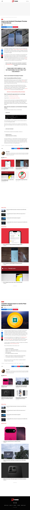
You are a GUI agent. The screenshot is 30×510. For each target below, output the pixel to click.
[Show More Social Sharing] (19, 27)
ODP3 (15, 363)
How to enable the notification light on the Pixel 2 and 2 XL (22, 168)
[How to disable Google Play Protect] (22, 175)
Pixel (17, 363)
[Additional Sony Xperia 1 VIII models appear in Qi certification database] (7, 393)
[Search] (27, 1)
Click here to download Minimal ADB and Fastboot (16, 91)
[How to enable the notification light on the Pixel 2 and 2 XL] (22, 163)
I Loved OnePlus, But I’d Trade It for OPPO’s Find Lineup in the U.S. (15, 213)
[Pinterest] (2, 55)
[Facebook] (2, 50)
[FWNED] (15, 1)
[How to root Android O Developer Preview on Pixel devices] (15, 37)
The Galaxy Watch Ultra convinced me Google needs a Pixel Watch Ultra (16, 418)
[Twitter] (2, 52)
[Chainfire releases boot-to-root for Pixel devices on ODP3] (15, 320)
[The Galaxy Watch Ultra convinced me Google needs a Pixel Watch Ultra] (3, 223)
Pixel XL (20, 363)
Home (2, 17)
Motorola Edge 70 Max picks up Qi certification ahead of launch (21, 398)
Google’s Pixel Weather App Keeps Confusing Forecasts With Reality (16, 209)
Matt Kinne (8, 151)
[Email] (2, 57)
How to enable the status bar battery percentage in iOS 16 (7, 168)
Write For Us (6, 505)
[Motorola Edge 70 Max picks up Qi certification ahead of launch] (22, 393)
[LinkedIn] (2, 54)
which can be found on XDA (14, 343)
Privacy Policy (23, 505)
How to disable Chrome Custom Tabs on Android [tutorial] (7, 180)
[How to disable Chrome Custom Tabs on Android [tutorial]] (7, 175)
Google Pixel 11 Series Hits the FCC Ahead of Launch (7, 386)
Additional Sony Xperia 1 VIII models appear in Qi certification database (7, 398)
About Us (10, 505)
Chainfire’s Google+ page (8, 339)
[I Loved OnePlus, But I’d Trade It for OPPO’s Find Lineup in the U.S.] (3, 214)
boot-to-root (16, 145)
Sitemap (18, 505)
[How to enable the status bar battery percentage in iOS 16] (7, 163)
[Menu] (2, 1)
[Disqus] (15, 194)
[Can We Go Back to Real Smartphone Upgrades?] (3, 218)
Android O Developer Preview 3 (9, 145)
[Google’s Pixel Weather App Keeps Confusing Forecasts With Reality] (3, 210)
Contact (14, 505)
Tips (2, 19)
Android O (3, 145)
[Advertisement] (15, 9)
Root (19, 145)
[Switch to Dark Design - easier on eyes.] (26, 1)
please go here (9, 64)
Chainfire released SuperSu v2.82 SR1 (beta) (20, 49)
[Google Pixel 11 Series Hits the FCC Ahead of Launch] (7, 381)
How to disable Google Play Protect (21, 179)
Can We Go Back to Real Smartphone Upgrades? (13, 414)
